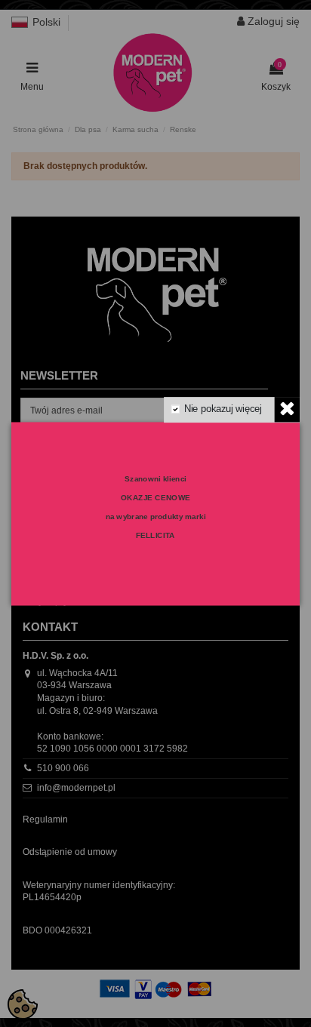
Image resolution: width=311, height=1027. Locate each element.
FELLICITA (155, 535)
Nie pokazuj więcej (223, 408)
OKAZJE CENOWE (155, 497)
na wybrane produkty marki (156, 516)
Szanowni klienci (155, 478)
